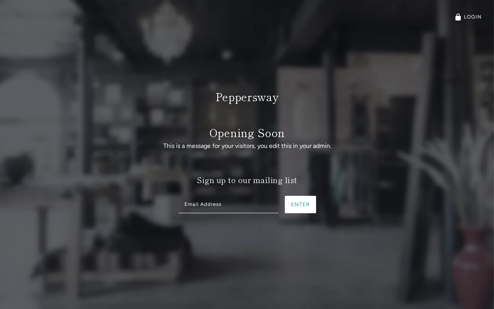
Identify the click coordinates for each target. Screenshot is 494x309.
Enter (300, 204)
